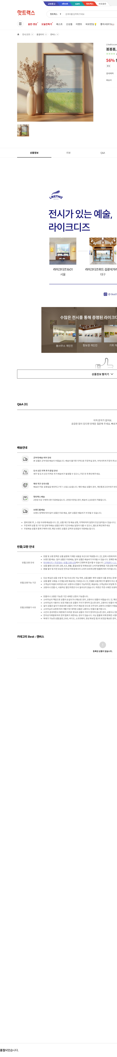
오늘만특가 (46, 24)
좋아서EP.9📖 (107, 24)
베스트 (59, 24)
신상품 (69, 24)
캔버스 (53, 34)
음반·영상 (32, 24)
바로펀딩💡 (91, 24)
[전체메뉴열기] (20, 24)
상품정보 (34, 152)
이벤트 (79, 24)
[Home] (18, 34)
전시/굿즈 (26, 34)
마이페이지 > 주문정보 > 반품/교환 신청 (59, 562)
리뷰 (68, 152)
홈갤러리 (40, 34)
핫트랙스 (53, 14)
